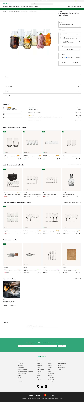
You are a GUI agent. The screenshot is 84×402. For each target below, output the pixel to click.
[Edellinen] (7, 34)
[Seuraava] (54, 34)
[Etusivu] (7, 3)
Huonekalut (39, 371)
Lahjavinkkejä (50, 375)
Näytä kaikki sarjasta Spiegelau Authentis (71, 202)
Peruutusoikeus (20, 381)
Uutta (69, 6)
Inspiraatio (79, 6)
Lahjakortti (39, 379)
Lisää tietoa (78, 57)
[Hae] (32, 4)
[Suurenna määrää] (62, 47)
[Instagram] (42, 386)
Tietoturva (19, 375)
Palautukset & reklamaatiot (22, 369)
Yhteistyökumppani (61, 367)
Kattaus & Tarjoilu (24, 6)
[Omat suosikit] (76, 3)
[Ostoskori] (79, 3)
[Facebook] (38, 386)
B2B (18, 379)
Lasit (12, 11)
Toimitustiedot (20, 365)
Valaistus (38, 375)
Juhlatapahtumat (51, 373)
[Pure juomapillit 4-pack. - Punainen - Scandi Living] (60, 42)
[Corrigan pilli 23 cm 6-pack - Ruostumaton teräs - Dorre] (60, 38)
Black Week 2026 (51, 377)
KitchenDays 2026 (51, 379)
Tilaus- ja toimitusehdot (22, 373)
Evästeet (19, 377)
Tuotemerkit (73, 6)
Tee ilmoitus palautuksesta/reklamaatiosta (25, 371)
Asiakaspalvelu (20, 363)
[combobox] (78, 1)
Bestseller (49, 371)
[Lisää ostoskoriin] (20, 158)
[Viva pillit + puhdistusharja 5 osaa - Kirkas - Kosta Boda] (60, 34)
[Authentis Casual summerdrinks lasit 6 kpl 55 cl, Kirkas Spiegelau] (31, 34)
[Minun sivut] (74, 3)
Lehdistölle (60, 369)
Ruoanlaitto (5, 6)
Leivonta (17, 6)
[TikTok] (46, 386)
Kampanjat (36, 6)
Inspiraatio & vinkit (75, 278)
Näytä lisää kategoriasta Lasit (32, 328)
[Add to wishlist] (18, 159)
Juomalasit (16, 11)
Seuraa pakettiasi (21, 367)
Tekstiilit (38, 373)
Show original (38, 112)
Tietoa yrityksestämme (62, 363)
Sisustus (31, 6)
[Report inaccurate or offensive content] (80, 112)
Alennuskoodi (50, 381)
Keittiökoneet (12, 6)
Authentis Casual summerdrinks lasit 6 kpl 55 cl (28, 11)
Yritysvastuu (60, 365)
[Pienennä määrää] (59, 47)
